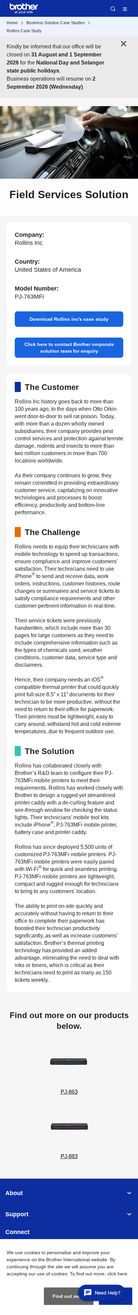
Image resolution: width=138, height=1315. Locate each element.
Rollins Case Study (24, 31)
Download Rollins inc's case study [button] (69, 319)
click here (117, 1273)
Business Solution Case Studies (55, 22)
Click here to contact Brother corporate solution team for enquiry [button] (69, 348)
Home (12, 22)
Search (113, 9)
